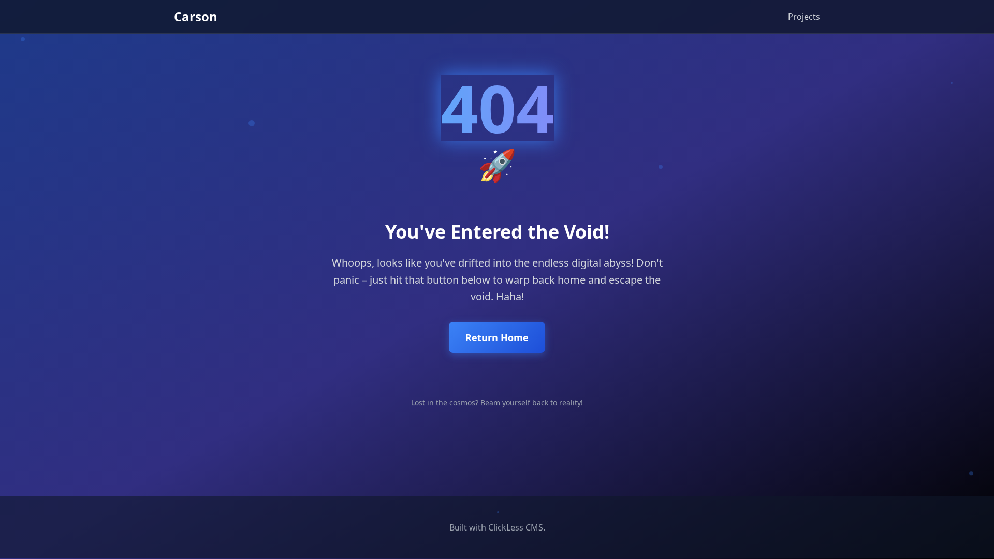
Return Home (497, 337)
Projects (804, 16)
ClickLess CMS (515, 527)
